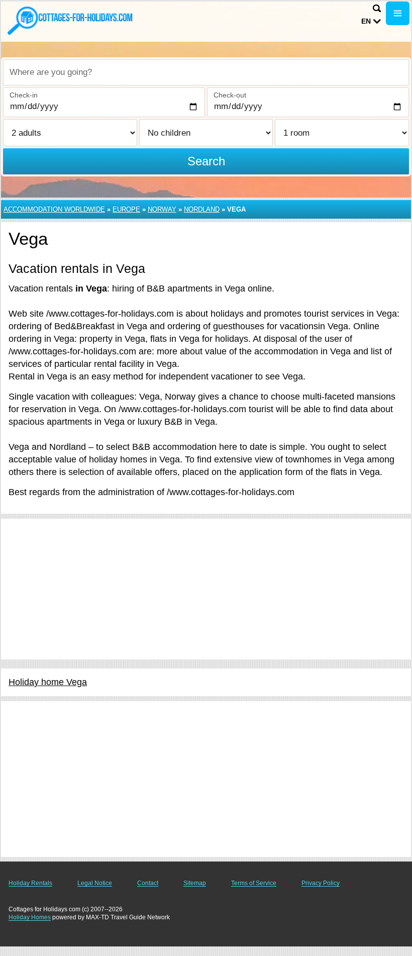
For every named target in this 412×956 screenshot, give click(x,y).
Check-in (24, 95)
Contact (147, 883)
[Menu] (397, 13)
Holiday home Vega (48, 682)
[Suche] (377, 8)
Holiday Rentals (30, 883)
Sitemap (194, 883)
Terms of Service (253, 883)
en (366, 21)
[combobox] (206, 72)
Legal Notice (94, 883)
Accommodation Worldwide (54, 209)
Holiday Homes (30, 917)
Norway (162, 209)
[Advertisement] (206, 589)
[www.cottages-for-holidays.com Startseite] (70, 21)
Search (206, 161)
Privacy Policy (320, 883)
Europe (126, 209)
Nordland (202, 209)
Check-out (230, 95)
